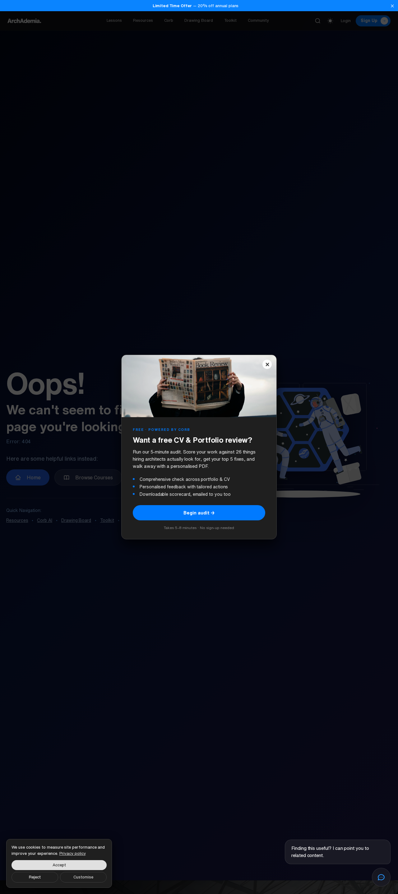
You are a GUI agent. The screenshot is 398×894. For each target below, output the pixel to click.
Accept (59, 865)
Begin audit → (198, 512)
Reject (35, 877)
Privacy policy (72, 853)
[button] (199, 5)
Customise (83, 877)
